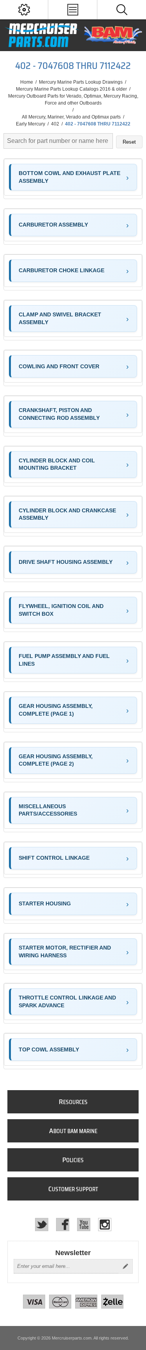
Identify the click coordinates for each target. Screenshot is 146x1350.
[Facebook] (62, 1224)
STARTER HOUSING (45, 903)
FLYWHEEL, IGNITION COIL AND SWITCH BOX (61, 610)
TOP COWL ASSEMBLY (49, 1049)
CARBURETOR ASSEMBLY (53, 225)
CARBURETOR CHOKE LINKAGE (61, 270)
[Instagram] (105, 1224)
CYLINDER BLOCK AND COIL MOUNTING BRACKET (57, 464)
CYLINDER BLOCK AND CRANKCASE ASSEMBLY (67, 514)
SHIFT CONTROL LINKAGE (54, 858)
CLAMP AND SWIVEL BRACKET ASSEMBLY (60, 318)
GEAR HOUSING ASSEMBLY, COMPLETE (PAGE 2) (56, 760)
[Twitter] (41, 1224)
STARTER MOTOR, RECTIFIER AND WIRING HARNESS (65, 951)
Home (26, 82)
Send (125, 1266)
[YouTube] (83, 1224)
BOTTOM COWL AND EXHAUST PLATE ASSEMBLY (69, 177)
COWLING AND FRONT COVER (59, 366)
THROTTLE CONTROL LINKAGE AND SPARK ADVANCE (67, 1001)
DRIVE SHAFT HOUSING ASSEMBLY (66, 562)
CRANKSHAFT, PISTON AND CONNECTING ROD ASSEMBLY (59, 414)
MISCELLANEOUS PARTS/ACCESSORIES (48, 810)
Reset (129, 142)
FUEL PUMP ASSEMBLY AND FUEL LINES (64, 660)
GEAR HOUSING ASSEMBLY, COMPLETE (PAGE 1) (56, 710)
